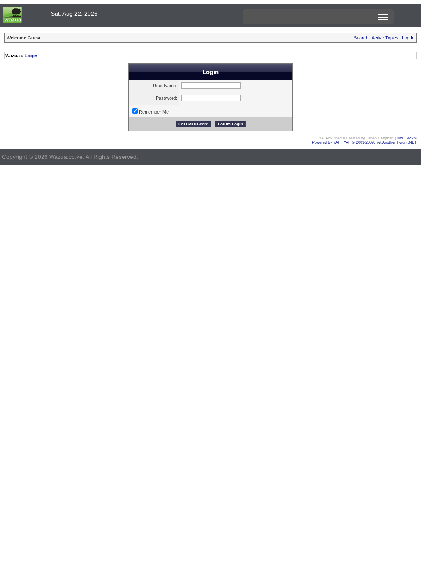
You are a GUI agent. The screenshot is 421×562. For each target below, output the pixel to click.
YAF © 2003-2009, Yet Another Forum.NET (380, 142)
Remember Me (154, 111)
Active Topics (385, 37)
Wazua (12, 55)
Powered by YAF (326, 142)
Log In (408, 37)
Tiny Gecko (406, 138)
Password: (166, 97)
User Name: (165, 85)
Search (361, 37)
